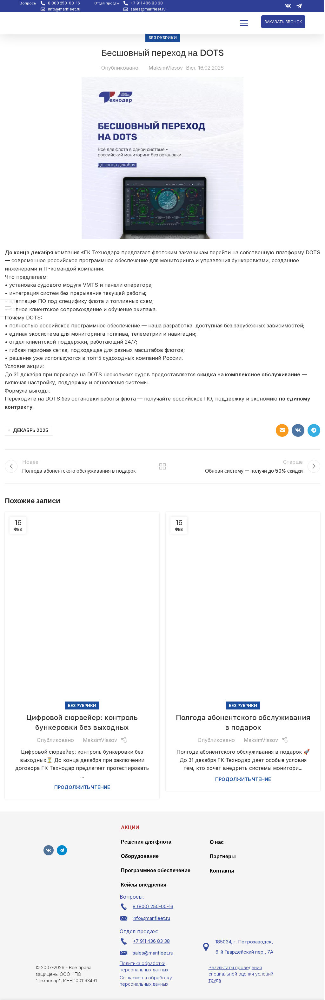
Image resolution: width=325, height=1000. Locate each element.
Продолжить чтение (82, 787)
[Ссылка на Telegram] (314, 430)
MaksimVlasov (166, 68)
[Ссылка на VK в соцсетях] (298, 430)
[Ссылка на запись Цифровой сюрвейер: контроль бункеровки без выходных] (82, 609)
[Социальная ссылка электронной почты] (282, 430)
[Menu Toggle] (244, 23)
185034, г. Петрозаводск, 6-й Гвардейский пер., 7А (244, 947)
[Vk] (48, 850)
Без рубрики (163, 37)
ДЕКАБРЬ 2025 (30, 430)
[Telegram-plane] (62, 850)
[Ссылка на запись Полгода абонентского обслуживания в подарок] (243, 609)
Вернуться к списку (162, 466)
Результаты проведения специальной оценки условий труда (241, 974)
